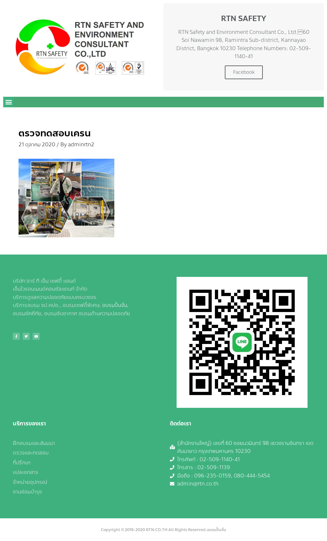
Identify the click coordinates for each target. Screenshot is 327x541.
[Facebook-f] (16, 336)
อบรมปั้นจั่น (114, 305)
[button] (8, 102)
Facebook (244, 72)
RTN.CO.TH (156, 530)
